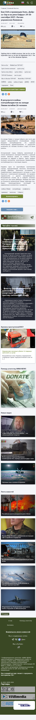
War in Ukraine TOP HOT (8, 78)
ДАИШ (27, 82)
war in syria (17, 75)
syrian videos (18, 72)
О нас (10, 620)
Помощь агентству (26, 620)
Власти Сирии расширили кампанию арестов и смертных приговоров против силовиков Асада (16, 291)
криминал (4, 192)
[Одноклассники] (9, 94)
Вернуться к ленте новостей (18, 632)
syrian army (20, 68)
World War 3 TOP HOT (24, 78)
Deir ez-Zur (4, 65)
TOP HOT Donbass (6, 75)
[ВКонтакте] (3, 94)
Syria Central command (8, 68)
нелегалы (13, 192)
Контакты (10, 625)
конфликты (26, 189)
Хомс (11, 85)
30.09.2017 (8, 23)
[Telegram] (6, 94)
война (10, 82)
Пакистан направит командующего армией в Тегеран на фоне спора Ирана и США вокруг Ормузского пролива (15, 243)
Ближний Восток (13, 8)
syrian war (28, 72)
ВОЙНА (3, 82)
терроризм (4, 85)
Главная (3, 8)
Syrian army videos (7, 72)
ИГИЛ (32, 82)
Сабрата (20, 192)
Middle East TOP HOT (16, 65)
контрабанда (16, 189)
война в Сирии (18, 82)
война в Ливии (5, 189)
